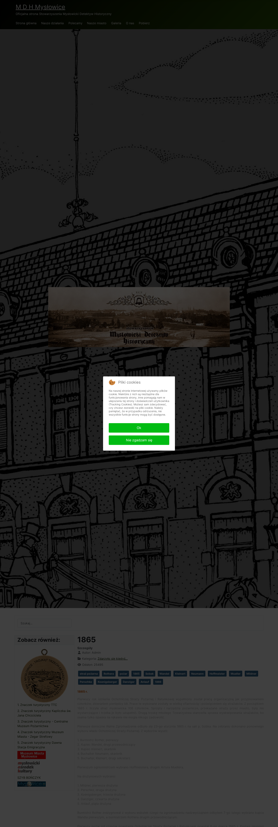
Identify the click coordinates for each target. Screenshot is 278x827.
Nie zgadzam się (139, 440)
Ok (139, 428)
